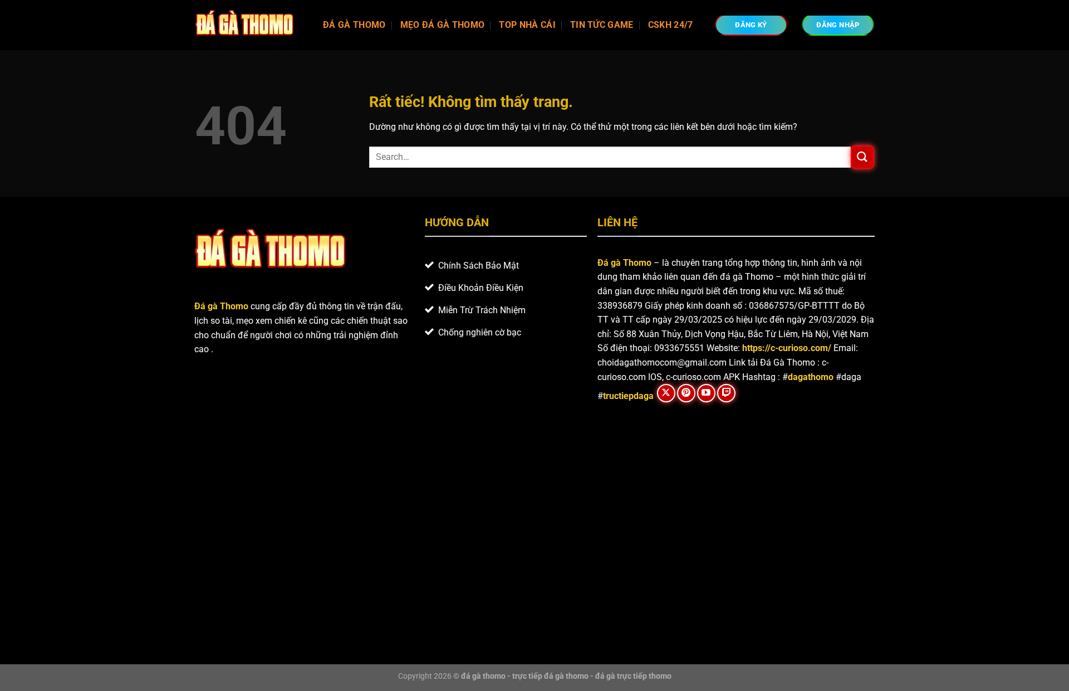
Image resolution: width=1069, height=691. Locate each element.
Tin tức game (602, 25)
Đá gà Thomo (624, 262)
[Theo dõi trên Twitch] (726, 393)
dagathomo (810, 377)
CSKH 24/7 (670, 25)
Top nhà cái (527, 25)
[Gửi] (862, 156)
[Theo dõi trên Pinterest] (686, 393)
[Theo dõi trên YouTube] (706, 393)
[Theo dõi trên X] (666, 393)
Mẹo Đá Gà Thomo (442, 25)
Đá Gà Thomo (354, 25)
